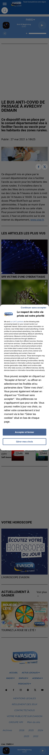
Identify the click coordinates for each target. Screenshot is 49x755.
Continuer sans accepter (33, 307)
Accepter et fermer (24, 432)
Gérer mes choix (24, 441)
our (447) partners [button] (17, 321)
